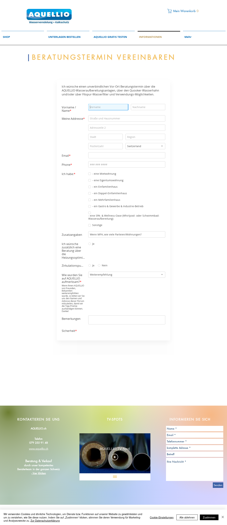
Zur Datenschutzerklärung (45, 520)
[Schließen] (223, 517)
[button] (183, 11)
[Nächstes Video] (143, 453)
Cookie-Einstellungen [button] (162, 517)
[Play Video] (115, 457)
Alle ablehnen (187, 517)
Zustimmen (209, 517)
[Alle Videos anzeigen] (115, 476)
